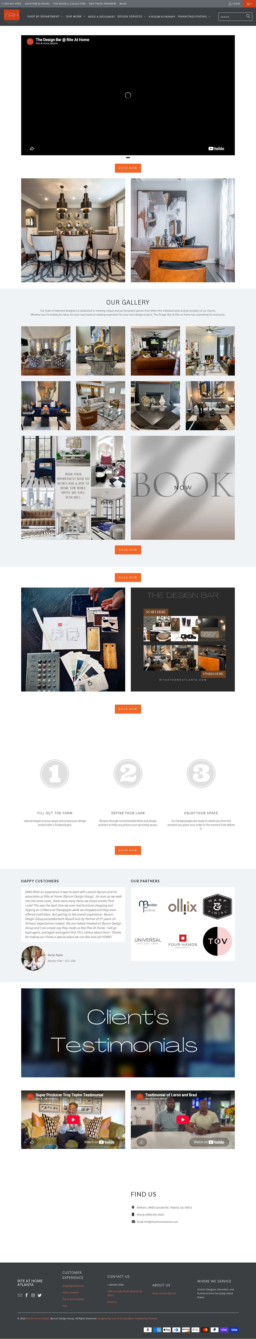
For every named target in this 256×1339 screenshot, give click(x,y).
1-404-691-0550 (11, 3)
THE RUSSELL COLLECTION (69, 3)
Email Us (112, 1302)
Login (236, 3)
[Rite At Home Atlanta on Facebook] (27, 1295)
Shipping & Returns (73, 1285)
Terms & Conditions (73, 1299)
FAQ (64, 1306)
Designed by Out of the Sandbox (115, 1318)
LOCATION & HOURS (37, 3)
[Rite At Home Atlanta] (12, 16)
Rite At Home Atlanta (37, 1318)
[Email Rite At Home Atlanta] (20, 1295)
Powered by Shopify (146, 1318)
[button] (45, 16)
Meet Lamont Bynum (164, 1293)
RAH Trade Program (102, 3)
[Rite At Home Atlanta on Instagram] (33, 1295)
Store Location (70, 1292)
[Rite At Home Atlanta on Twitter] (40, 1295)
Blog (123, 3)
